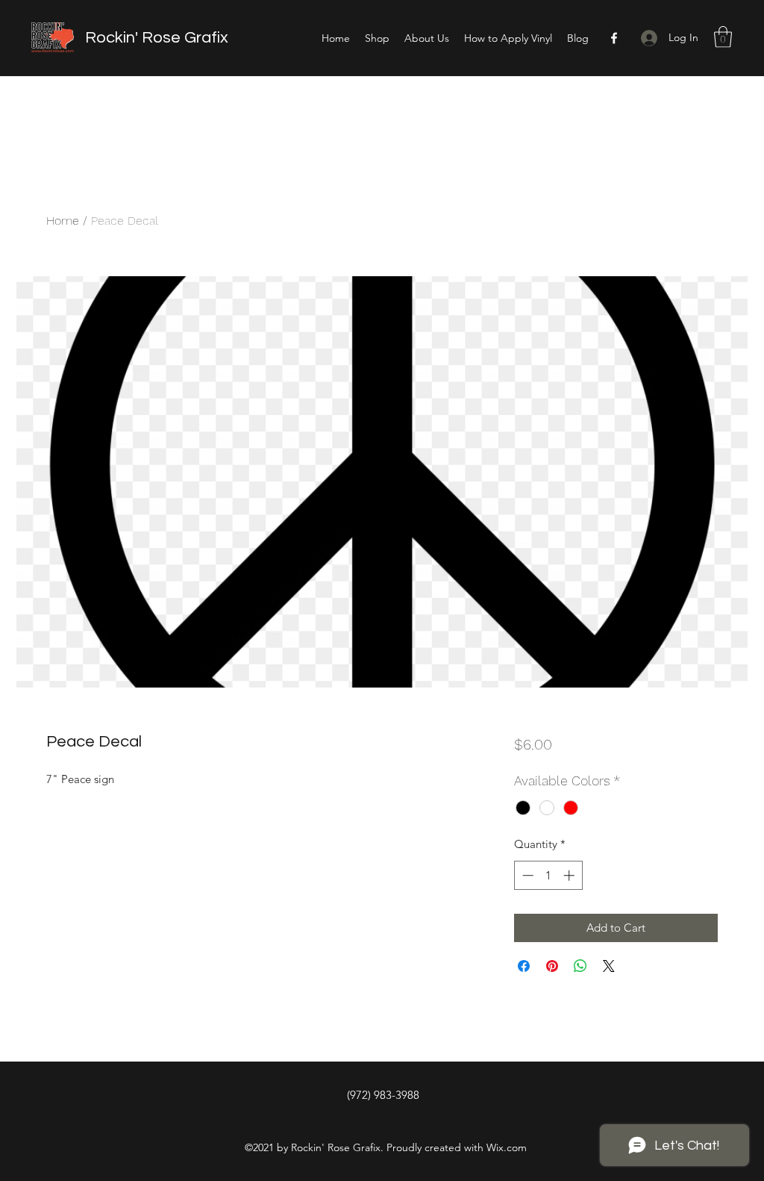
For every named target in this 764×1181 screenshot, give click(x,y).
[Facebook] (614, 38)
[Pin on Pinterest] (552, 966)
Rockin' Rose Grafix (156, 37)
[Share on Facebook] (524, 966)
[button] (723, 37)
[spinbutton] (548, 875)
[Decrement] (526, 875)
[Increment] (570, 875)
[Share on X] (609, 966)
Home (62, 221)
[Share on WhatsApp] (580, 966)
